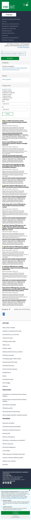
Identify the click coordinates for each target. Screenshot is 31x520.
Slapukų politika (10, 498)
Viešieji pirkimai (7, 372)
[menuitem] (11, 19)
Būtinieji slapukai (7, 500)
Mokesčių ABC (6, 433)
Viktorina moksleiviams (9, 437)
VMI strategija (6, 383)
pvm (6, 133)
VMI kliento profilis (8, 408)
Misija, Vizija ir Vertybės (9, 328)
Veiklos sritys (6, 345)
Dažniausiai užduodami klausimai (11, 430)
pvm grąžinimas (19, 133)
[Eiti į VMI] (8, 5)
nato (3, 133)
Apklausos (5, 386)
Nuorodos (5, 464)
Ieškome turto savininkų (9, 461)
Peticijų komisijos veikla (9, 341)
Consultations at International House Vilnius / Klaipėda (15, 395)
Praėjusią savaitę (6, 94)
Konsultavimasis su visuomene (11, 334)
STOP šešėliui (6, 451)
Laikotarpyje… (6, 100)
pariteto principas (23, 156)
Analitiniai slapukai (7, 507)
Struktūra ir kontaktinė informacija (12, 331)
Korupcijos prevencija (8, 355)
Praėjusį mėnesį (6, 96)
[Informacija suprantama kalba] (27, 6)
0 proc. (4, 280)
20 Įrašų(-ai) (5, 309)
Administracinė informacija (10, 362)
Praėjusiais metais (7, 98)
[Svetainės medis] (27, 3)
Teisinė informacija (8, 338)
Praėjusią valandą (7, 91)
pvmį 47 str (13, 133)
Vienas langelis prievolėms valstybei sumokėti (15, 415)
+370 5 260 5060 (7, 475)
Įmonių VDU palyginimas (9, 447)
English (27, 46)
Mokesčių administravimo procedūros (13, 352)
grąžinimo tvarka (16, 134)
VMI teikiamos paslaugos (9, 405)
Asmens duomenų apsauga (10, 369)
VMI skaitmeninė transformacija (11, 412)
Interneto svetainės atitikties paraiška (13, 458)
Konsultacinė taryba (8, 379)
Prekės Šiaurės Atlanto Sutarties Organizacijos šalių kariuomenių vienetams (14, 69)
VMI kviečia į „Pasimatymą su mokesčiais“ (14, 440)
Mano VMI (12, 481)
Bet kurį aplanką (6, 79)
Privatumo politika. (20, 498)
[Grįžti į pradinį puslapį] (2, 51)
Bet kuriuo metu (6, 89)
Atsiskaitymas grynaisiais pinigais (12, 426)
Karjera (4, 376)
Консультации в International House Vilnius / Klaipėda (15, 400)
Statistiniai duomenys (8, 366)
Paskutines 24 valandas (8, 93)
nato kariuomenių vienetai (7, 134)
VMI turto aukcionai (8, 444)
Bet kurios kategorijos (8, 66)
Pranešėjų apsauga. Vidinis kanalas (12, 359)
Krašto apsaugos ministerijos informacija (14, 454)
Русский (20, 47)
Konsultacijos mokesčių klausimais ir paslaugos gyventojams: (15, 473)
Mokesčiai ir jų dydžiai (8, 423)
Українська (26, 47)
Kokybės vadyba (7, 348)
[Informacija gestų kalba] (24, 6)
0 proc (9, 133)
